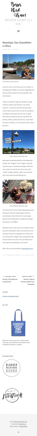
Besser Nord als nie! (18, 22)
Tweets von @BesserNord (11, 296)
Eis (30, 255)
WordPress (22, 424)
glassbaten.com (27, 248)
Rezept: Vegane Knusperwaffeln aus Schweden (27, 280)
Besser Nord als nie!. (21, 422)
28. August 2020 (6, 49)
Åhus (28, 255)
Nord (33, 255)
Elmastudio (23, 426)
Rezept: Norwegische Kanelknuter (10, 279)
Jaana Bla (16, 49)
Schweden (17, 255)
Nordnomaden (11, 255)
